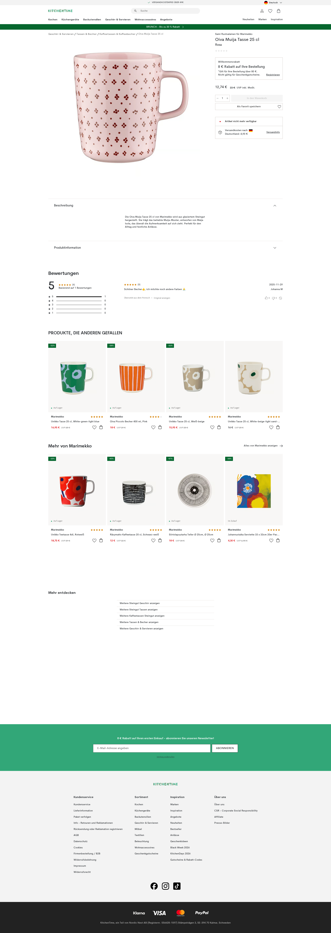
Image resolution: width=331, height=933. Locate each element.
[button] (221, 51)
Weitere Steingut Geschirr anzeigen (140, 603)
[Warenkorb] (278, 11)
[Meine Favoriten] (270, 11)
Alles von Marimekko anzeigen (261, 446)
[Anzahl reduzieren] (217, 98)
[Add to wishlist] (94, 427)
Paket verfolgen (82, 817)
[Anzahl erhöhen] (227, 98)
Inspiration (277, 19)
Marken (262, 19)
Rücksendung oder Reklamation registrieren (98, 829)
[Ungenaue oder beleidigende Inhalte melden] (280, 298)
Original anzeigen (162, 298)
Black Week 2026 (180, 847)
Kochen (52, 19)
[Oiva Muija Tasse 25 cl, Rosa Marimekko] (131, 108)
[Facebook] (154, 886)
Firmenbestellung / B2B (87, 853)
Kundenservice (82, 804)
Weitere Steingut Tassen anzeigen (139, 609)
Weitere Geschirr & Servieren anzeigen (141, 628)
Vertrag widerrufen (165, 757)
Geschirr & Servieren (118, 19)
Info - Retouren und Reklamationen (93, 823)
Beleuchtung (142, 841)
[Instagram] (165, 886)
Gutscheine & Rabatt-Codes (186, 860)
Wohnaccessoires (145, 19)
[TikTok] (177, 886)
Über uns (219, 804)
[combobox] (273, 2)
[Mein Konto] (262, 11)
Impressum (80, 866)
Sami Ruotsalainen (225, 34)
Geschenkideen (179, 841)
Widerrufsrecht (82, 872)
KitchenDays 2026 (180, 853)
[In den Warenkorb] (101, 427)
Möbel (138, 829)
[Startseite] (60, 11)
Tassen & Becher (86, 34)
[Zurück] (60, 108)
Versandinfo (273, 132)
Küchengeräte (70, 19)
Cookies (78, 847)
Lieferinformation (83, 811)
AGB (76, 835)
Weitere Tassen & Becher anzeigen (139, 622)
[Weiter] (202, 108)
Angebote (166, 19)
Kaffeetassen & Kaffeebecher (117, 34)
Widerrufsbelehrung (85, 860)
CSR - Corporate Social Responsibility (236, 811)
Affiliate (218, 817)
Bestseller (176, 829)
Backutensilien (92, 19)
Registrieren (273, 75)
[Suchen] (135, 11)
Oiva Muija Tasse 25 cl (150, 34)
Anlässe (174, 835)
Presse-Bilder (222, 823)
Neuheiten (248, 19)
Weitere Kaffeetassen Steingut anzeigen (142, 616)
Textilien (139, 835)
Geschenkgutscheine (146, 853)
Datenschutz (80, 841)
